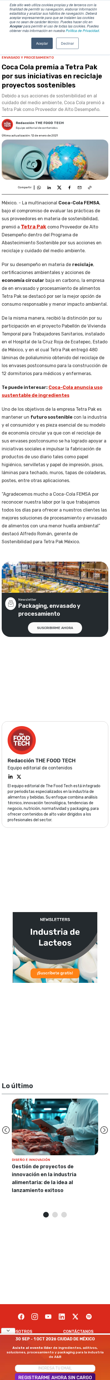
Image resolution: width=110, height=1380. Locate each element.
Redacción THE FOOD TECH (40, 123)
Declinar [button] (67, 43)
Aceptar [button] (42, 43)
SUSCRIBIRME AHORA (55, 628)
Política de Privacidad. (83, 30)
